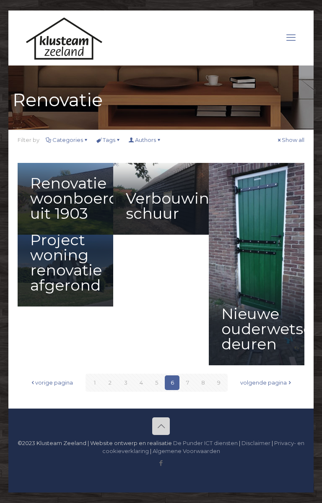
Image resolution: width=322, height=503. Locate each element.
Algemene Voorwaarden (186, 451)
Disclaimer (256, 443)
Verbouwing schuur (173, 206)
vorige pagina (54, 382)
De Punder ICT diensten (205, 443)
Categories (67, 139)
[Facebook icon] (161, 463)
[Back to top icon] (161, 426)
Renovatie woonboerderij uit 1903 (86, 198)
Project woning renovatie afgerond (66, 262)
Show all (293, 139)
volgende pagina (263, 382)
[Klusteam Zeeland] (64, 37)
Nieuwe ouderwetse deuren (266, 328)
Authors (145, 139)
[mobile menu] (291, 38)
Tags (109, 139)
